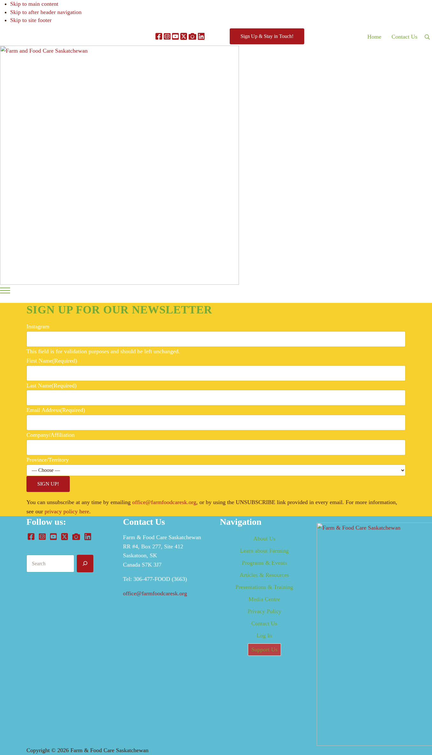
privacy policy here (67, 511)
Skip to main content (34, 4)
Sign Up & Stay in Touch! (267, 36)
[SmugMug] (192, 37)
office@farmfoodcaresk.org (164, 502)
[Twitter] (183, 37)
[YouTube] (175, 37)
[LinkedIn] (201, 37)
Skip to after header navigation (46, 12)
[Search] (85, 563)
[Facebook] (158, 37)
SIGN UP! (48, 484)
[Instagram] (167, 37)
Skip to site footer (31, 20)
